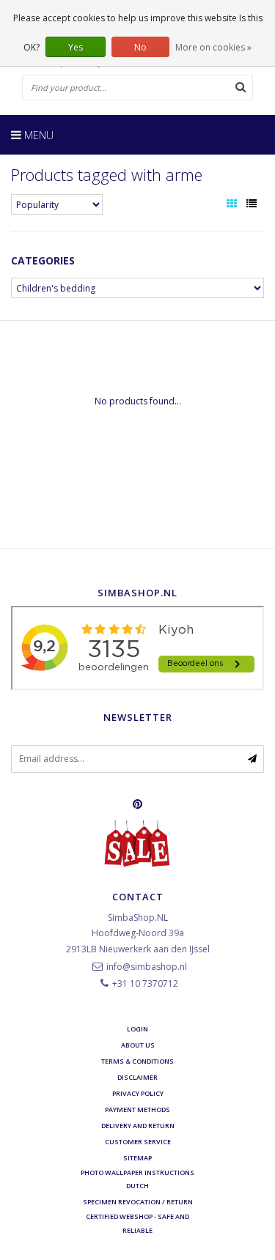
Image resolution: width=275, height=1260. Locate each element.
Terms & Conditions (137, 1061)
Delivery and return (138, 1125)
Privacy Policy (138, 1093)
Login (137, 1029)
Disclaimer (137, 1077)
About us (138, 1045)
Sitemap (137, 1158)
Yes (75, 47)
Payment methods (137, 1109)
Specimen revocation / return (138, 1202)
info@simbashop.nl (146, 966)
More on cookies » (213, 47)
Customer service (138, 1141)
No (140, 47)
